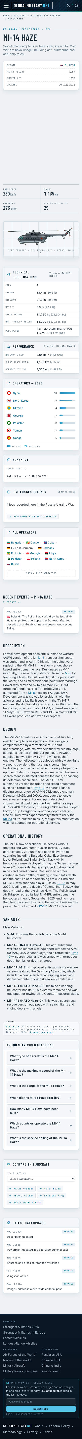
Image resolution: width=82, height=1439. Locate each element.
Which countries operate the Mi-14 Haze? (35, 1125)
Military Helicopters (46, 15)
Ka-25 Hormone (22, 1188)
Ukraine (18, 408)
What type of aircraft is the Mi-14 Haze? (34, 1058)
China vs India (51, 1365)
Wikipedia (12, 1026)
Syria (16, 393)
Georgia (18, 415)
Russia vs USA (51, 1354)
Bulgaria (16, 542)
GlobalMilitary (32, 5)
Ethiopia (16, 553)
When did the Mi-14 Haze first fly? (34, 1098)
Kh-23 (7, 819)
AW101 (43, 906)
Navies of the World (17, 1360)
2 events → (11, 602)
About (39, 1426)
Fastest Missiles (14, 1338)
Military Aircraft (14, 1365)
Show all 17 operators (41, 573)
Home (6, 15)
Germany (48, 547)
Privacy (32, 1432)
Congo (17, 437)
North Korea (20, 400)
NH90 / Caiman (22, 1195)
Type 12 (38, 788)
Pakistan (18, 423)
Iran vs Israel (50, 1371)
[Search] (76, 5)
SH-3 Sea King (53, 1195)
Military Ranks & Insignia (20, 1371)
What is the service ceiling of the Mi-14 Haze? (38, 1140)
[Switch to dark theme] (68, 5)
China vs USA (51, 1360)
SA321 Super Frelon (26, 1202)
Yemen (17, 430)
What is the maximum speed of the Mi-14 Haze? (38, 1072)
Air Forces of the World (19, 1354)
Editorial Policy (59, 1426)
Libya (52, 553)
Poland (35, 558)
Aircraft (20, 15)
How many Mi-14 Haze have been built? (34, 1111)
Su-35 (61, 883)
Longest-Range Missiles (20, 1343)
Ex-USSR (70, 65)
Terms (47, 1432)
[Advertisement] (41, 138)
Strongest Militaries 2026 (21, 1327)
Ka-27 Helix (51, 1188)
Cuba (51, 542)
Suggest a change (41, 1032)
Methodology (12, 1432)
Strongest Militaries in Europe (24, 1332)
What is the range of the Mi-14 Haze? (37, 1086)
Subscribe (41, 1409)
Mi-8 (41, 658)
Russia (15, 564)
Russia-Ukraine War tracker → (34, 516)
